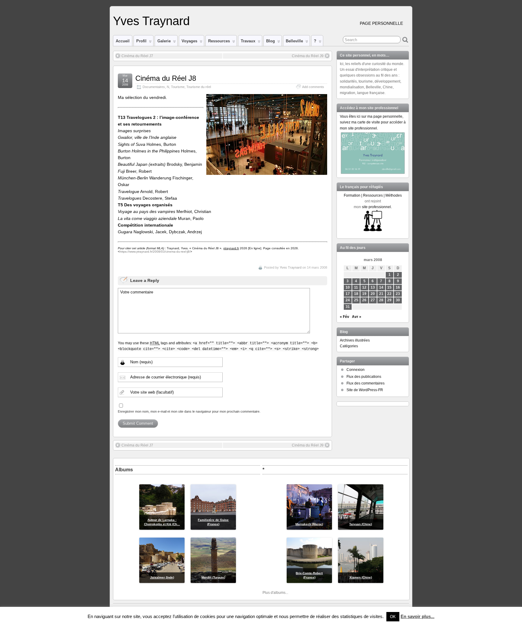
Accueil (123, 41)
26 (364, 300)
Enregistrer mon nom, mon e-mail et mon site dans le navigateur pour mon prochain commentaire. (189, 411)
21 (381, 294)
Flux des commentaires (365, 383)
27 (373, 300)
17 (348, 294)
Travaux (248, 41)
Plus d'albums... (275, 593)
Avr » (356, 317)
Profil (141, 41)
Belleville (294, 41)
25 (356, 300)
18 (356, 294)
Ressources (219, 41)
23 (398, 294)
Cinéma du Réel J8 (165, 78)
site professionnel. (377, 207)
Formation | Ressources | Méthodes (373, 195)
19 (364, 294)
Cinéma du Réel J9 (308, 56)
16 (398, 287)
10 (348, 287)
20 (373, 294)
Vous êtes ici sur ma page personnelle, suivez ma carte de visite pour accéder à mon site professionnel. (373, 122)
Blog (270, 41)
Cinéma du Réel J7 (137, 56)
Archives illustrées (355, 340)
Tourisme (178, 87)
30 (398, 300)
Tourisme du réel (198, 87)
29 (389, 300)
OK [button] (393, 616)
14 (381, 287)
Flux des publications (363, 377)
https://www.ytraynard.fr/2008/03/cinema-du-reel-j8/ (155, 251)
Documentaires (154, 87)
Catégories (349, 346)
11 (356, 287)
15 (389, 287)
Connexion (355, 370)
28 (381, 300)
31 (348, 307)
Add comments (313, 87)
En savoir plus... (417, 616)
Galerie (164, 41)
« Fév (344, 317)
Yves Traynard (151, 21)
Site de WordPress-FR (364, 390)
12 (364, 287)
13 (373, 287)
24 (348, 300)
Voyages (189, 41)
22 (389, 294)
